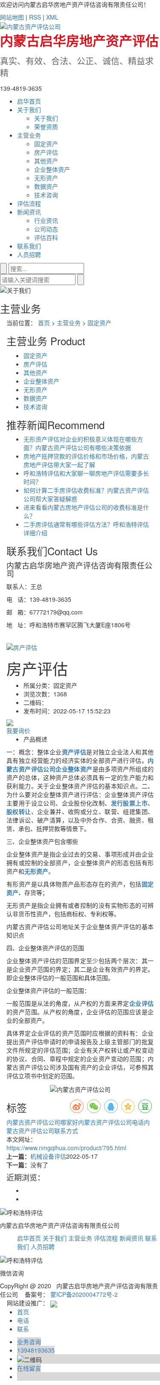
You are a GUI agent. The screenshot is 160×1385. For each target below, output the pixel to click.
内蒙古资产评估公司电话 (111, 1122)
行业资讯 (46, 220)
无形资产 (46, 177)
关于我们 (29, 109)
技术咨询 (46, 194)
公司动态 (46, 229)
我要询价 (18, 730)
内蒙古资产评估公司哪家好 (42, 1122)
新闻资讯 (29, 212)
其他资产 (46, 160)
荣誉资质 (46, 126)
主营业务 (29, 135)
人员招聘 (29, 254)
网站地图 (12, 17)
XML (52, 17)
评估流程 (29, 203)
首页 (44, 322)
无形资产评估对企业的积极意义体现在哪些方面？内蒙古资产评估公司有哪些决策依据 (83, 443)
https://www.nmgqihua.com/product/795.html (66, 1147)
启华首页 (29, 101)
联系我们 (29, 246)
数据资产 (46, 186)
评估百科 (46, 237)
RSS (35, 17)
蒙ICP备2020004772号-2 (84, 1294)
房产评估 (46, 152)
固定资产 (46, 143)
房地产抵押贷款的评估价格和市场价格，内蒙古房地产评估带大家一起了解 (86, 460)
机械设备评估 (48, 1156)
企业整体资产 (52, 169)
